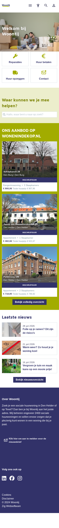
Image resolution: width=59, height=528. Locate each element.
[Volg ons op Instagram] (20, 478)
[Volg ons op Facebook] (11, 478)
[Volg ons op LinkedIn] (4, 478)
